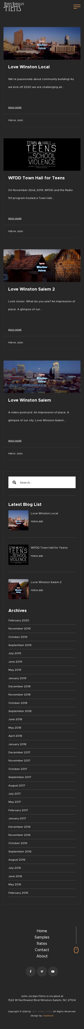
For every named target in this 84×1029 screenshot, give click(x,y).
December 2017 (19, 752)
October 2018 (17, 703)
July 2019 (14, 653)
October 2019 (17, 637)
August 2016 (16, 859)
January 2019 (17, 678)
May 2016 (14, 884)
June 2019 (15, 661)
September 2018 (20, 711)
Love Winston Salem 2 (31, 289)
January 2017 (17, 818)
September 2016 (20, 851)
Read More (14, 107)
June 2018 (15, 719)
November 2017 (19, 760)
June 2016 (15, 876)
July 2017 (14, 793)
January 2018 (17, 744)
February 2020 (18, 620)
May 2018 (14, 727)
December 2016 (19, 826)
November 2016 (19, 835)
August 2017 (16, 785)
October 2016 (17, 843)
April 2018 (15, 735)
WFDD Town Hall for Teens (36, 178)
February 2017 (18, 810)
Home (42, 931)
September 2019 (20, 645)
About (42, 956)
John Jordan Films (42, 1011)
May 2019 (14, 669)
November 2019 (19, 628)
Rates (42, 944)
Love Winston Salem (29, 400)
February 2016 (18, 892)
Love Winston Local (29, 67)
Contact (42, 950)
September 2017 (19, 777)
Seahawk (48, 1016)
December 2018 (19, 686)
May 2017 (14, 801)
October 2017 (17, 769)
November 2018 (19, 694)
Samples (42, 937)
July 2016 (14, 867)
